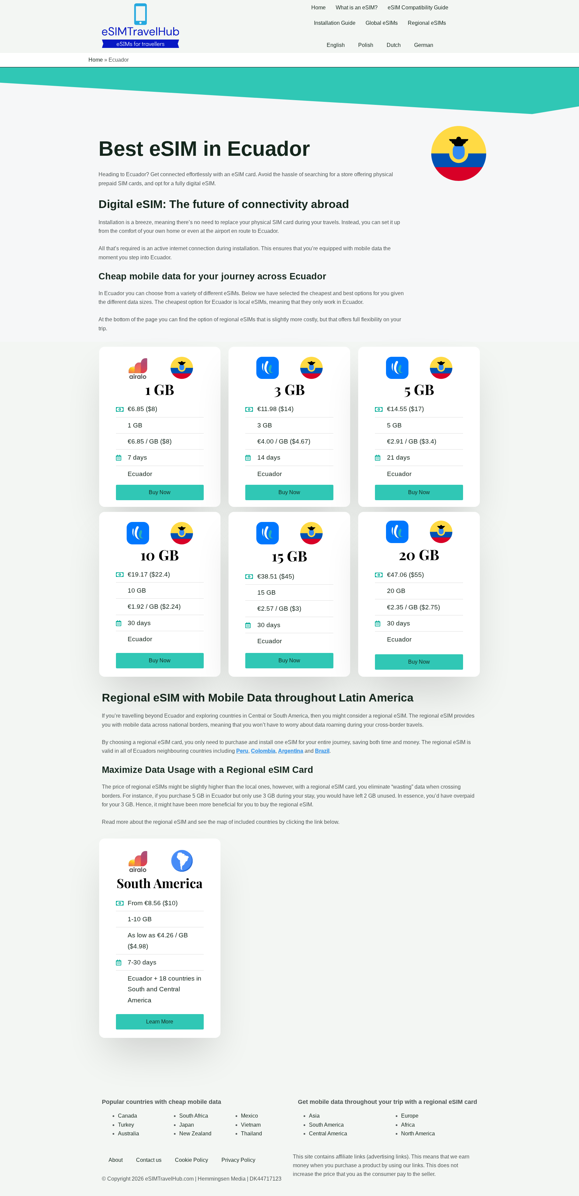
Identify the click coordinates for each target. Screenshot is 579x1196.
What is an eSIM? (357, 7)
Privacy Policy (238, 1160)
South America (326, 1125)
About (116, 1160)
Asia (314, 1116)
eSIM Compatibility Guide (418, 7)
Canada (127, 1116)
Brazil (322, 751)
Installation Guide (335, 23)
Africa (408, 1125)
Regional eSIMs (427, 23)
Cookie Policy (191, 1160)
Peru (242, 751)
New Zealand (195, 1133)
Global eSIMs (382, 23)
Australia (128, 1133)
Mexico (249, 1116)
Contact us (149, 1160)
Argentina (290, 751)
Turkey (126, 1125)
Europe (410, 1116)
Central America (328, 1133)
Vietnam (251, 1125)
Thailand (251, 1133)
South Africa (193, 1116)
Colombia (263, 751)
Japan (186, 1125)
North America (418, 1133)
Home (318, 7)
